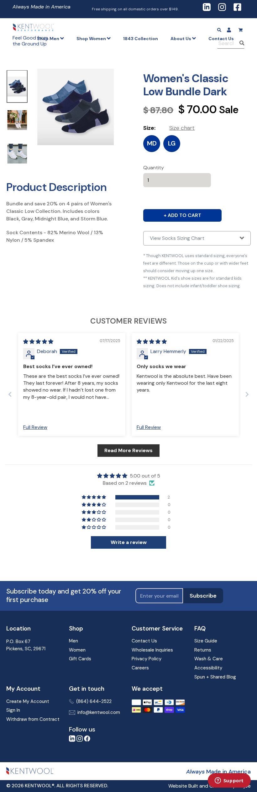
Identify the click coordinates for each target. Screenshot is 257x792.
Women (77, 650)
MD (152, 143)
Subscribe (203, 595)
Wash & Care (208, 659)
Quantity (153, 167)
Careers (140, 668)
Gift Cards (80, 659)
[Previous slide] (10, 394)
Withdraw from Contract (33, 719)
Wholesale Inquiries (152, 650)
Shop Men (48, 38)
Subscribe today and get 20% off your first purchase (63, 595)
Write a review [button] (129, 542)
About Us (181, 38)
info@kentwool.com (98, 712)
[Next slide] (247, 394)
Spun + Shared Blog (215, 677)
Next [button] (32, 121)
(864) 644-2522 (94, 701)
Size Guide (205, 641)
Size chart (182, 128)
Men (73, 641)
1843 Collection (140, 38)
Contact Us (144, 641)
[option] (17, 87)
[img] (38, 341)
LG (172, 143)
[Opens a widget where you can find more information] (229, 781)
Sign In (13, 710)
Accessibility (208, 668)
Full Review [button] (35, 427)
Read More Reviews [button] (128, 450)
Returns (202, 650)
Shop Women (91, 38)
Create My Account (27, 701)
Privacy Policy (146, 659)
